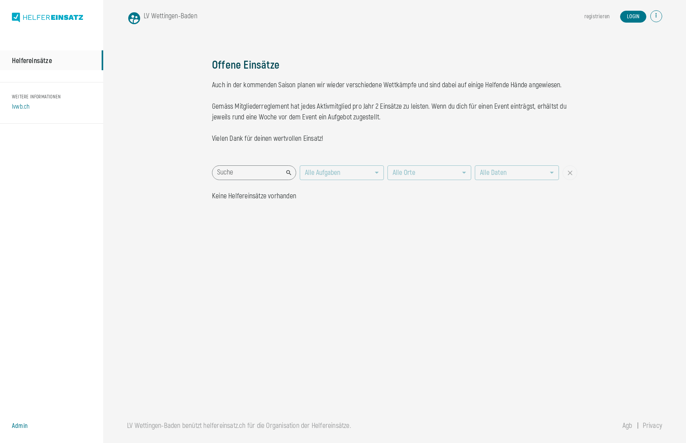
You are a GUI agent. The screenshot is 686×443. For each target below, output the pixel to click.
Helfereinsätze (32, 60)
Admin (20, 426)
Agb (627, 425)
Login (633, 16)
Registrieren (596, 16)
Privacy (652, 425)
